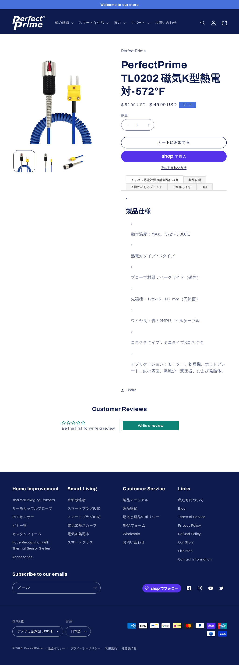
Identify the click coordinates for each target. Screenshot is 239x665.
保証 (204, 187)
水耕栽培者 (76, 500)
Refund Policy (189, 534)
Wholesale (131, 534)
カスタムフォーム (27, 534)
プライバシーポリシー (85, 648)
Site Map (185, 551)
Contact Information (195, 559)
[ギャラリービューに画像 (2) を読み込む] (48, 161)
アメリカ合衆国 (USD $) (35, 631)
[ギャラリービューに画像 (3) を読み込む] (72, 161)
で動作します (182, 187)
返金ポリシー (57, 648)
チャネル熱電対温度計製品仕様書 (155, 180)
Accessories (22, 557)
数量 (124, 115)
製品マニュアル (135, 500)
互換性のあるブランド (147, 187)
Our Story (186, 542)
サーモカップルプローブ (32, 508)
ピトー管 (19, 525)
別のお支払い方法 (173, 167)
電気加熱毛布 (78, 534)
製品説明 (194, 180)
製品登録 (130, 508)
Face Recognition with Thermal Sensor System (31, 545)
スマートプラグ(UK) (83, 517)
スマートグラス (80, 542)
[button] (64, 23)
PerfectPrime (33, 648)
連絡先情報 (129, 648)
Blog (182, 508)
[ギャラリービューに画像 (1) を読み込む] (24, 161)
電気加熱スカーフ (82, 525)
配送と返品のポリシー (141, 517)
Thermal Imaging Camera (33, 500)
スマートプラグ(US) (83, 508)
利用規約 (111, 648)
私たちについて (191, 500)
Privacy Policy (189, 525)
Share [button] (132, 390)
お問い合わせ (134, 542)
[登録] (94, 587)
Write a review (151, 426)
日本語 (76, 631)
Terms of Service (191, 517)
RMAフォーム (134, 525)
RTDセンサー (23, 517)
